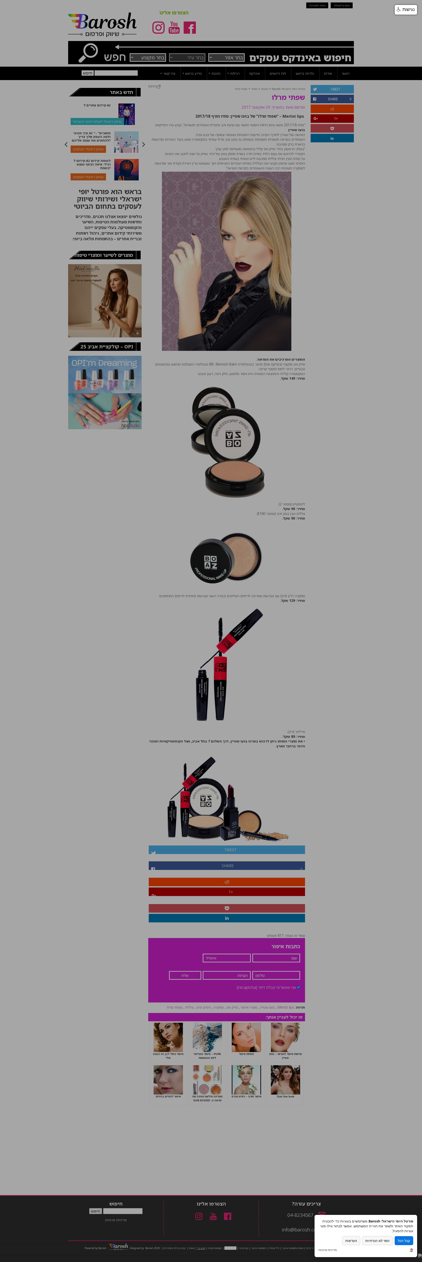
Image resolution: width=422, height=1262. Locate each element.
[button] (406, 10)
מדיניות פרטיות (327, 1250)
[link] (411, 1250)
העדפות (351, 1240)
